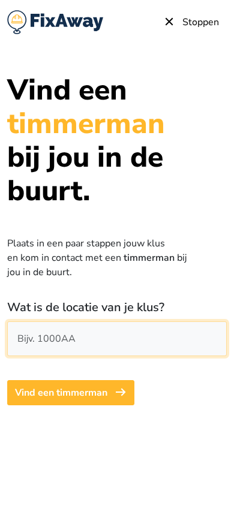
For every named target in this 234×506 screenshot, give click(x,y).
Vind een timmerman (62, 392)
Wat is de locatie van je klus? (85, 307)
